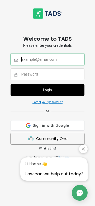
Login (47, 90)
